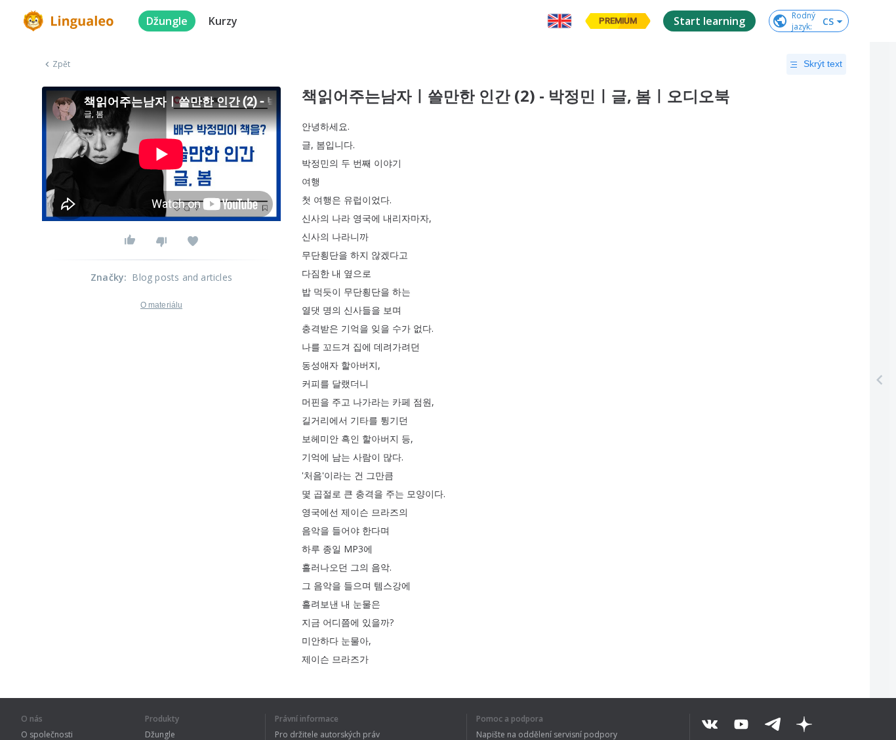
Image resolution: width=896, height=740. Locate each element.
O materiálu (161, 305)
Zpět (61, 64)
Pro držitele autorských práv (327, 735)
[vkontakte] (709, 724)
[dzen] (804, 724)
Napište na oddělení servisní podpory (546, 735)
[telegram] (772, 724)
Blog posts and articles (182, 277)
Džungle (160, 735)
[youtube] (741, 724)
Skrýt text (823, 63)
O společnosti (47, 735)
